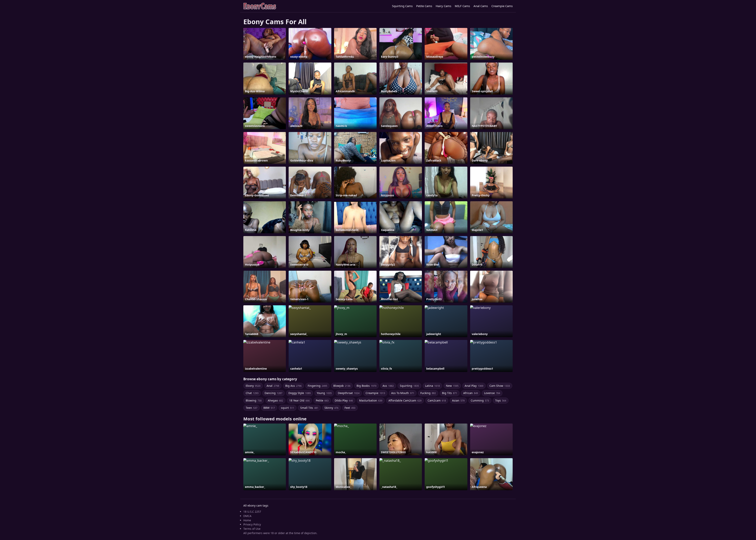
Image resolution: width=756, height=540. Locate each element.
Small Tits (309, 408)
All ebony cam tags (255, 505)
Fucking (428, 393)
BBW (269, 408)
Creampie (375, 393)
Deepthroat (348, 393)
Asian (458, 400)
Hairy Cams (443, 6)
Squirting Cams (402, 6)
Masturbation (370, 400)
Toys (500, 400)
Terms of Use (251, 529)
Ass (388, 386)
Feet (350, 408)
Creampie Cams (502, 6)
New (452, 386)
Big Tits (449, 393)
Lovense (492, 393)
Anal (273, 386)
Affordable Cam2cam (405, 400)
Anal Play (474, 386)
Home (247, 520)
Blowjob (341, 386)
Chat (252, 393)
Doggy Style (299, 393)
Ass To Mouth (402, 393)
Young (324, 393)
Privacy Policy (252, 524)
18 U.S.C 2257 (252, 511)
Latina (432, 386)
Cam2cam (437, 400)
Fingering (317, 386)
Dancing (273, 393)
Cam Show (499, 386)
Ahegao (275, 400)
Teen (251, 408)
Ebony (253, 386)
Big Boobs (366, 386)
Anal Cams (480, 6)
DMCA (247, 516)
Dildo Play (344, 400)
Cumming (480, 400)
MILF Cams (462, 6)
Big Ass (293, 386)
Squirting (409, 386)
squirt (287, 408)
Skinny (331, 408)
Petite (322, 400)
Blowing (254, 400)
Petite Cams (424, 6)
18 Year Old (299, 400)
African (470, 393)
